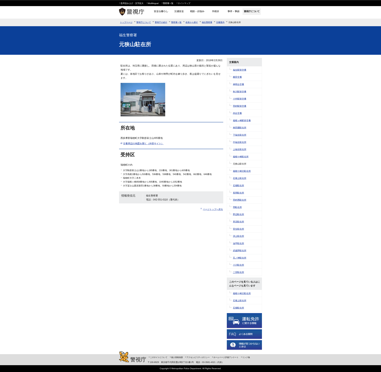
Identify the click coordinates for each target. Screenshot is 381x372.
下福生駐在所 (239, 135)
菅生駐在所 (238, 229)
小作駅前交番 (239, 98)
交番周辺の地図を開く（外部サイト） (143, 143)
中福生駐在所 (239, 142)
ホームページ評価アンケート (226, 357)
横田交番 (237, 77)
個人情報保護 (177, 357)
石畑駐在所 (238, 185)
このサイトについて (158, 357)
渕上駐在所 (238, 236)
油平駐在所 (238, 243)
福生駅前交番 (239, 70)
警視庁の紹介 (161, 22)
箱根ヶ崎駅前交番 (242, 120)
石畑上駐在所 (239, 178)
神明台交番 (238, 84)
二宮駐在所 (238, 272)
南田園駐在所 (239, 127)
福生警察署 (207, 22)
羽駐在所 (237, 207)
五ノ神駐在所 (239, 258)
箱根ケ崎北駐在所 (242, 171)
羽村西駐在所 (239, 200)
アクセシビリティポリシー (198, 357)
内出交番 (237, 113)
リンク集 (246, 357)
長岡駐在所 (238, 193)
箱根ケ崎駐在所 (241, 156)
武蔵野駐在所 (239, 250)
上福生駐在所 (239, 149)
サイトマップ (184, 3)
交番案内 (220, 22)
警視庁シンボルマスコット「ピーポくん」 (124, 356)
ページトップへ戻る (213, 209)
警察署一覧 (168, 3)
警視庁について (143, 22)
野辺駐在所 (238, 214)
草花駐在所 (238, 221)
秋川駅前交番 (239, 91)
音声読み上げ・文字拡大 (132, 3)
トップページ (126, 22)
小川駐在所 (238, 265)
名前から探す (191, 22)
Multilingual (153, 3)
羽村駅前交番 (239, 106)
